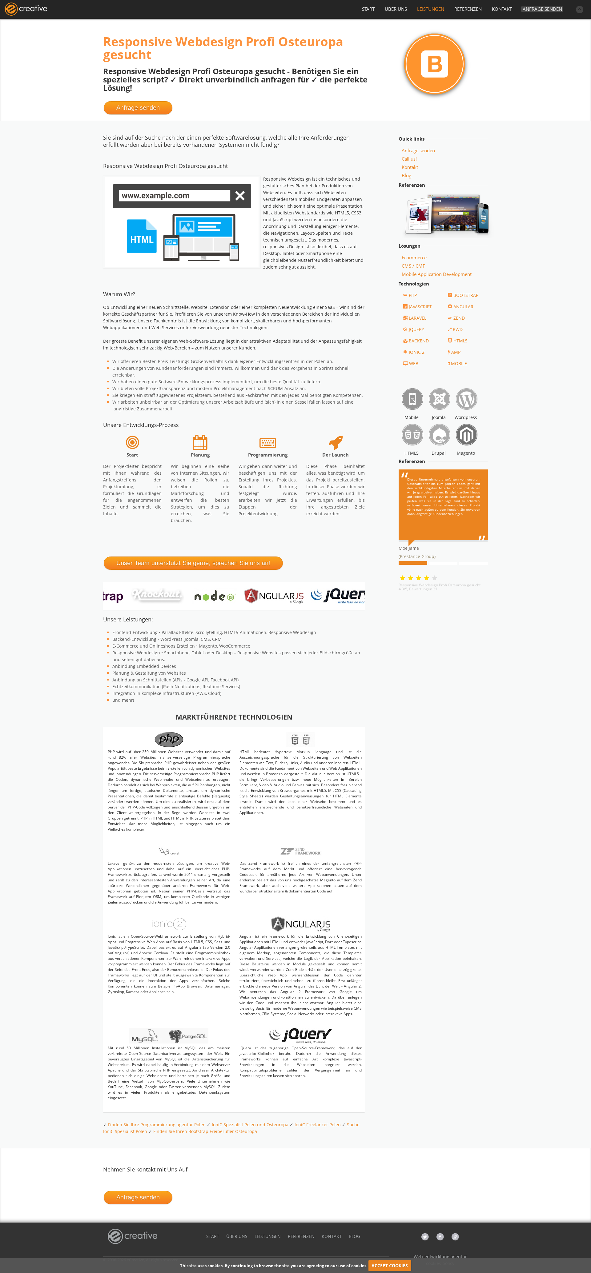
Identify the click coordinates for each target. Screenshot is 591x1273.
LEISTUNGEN (430, 9)
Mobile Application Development (437, 274)
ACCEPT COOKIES (390, 1265)
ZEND (459, 318)
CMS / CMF (413, 266)
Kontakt (410, 167)
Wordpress (466, 417)
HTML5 (460, 341)
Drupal (439, 453)
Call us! (409, 159)
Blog (406, 175)
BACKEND (419, 341)
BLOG (354, 1236)
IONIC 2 (416, 352)
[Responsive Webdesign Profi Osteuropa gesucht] (26, 9)
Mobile (411, 417)
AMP (455, 352)
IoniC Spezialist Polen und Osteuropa (250, 1124)
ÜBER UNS (396, 9)
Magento (466, 453)
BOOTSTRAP (465, 295)
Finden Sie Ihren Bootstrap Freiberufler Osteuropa (205, 1131)
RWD (458, 329)
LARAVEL (417, 318)
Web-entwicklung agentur (440, 1256)
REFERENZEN (468, 9)
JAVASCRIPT (420, 306)
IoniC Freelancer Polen (318, 1124)
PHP (413, 295)
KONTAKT (502, 9)
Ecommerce (414, 257)
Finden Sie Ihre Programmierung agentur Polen (157, 1124)
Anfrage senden (542, 9)
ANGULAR (463, 306)
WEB (413, 363)
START (368, 9)
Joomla (439, 417)
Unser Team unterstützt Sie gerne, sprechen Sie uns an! (193, 563)
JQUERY (416, 329)
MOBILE (459, 363)
